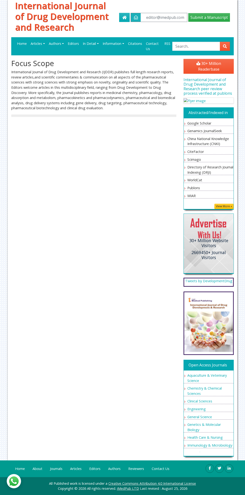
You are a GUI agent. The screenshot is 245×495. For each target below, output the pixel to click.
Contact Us (152, 46)
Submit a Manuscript (209, 17)
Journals (56, 468)
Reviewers (136, 468)
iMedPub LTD (128, 488)
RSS (167, 43)
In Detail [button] (89, 43)
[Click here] (209, 100)
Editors (73, 43)
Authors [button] (55, 43)
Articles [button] (36, 43)
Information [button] (112, 43)
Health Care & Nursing (205, 437)
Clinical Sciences (199, 401)
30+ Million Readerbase (209, 66)
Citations (135, 43)
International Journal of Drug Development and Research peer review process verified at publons (208, 86)
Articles (76, 468)
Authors (114, 468)
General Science (199, 417)
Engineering (196, 409)
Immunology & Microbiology (209, 445)
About (37, 468)
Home (22, 43)
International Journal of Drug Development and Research (62, 16)
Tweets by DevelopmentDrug (208, 281)
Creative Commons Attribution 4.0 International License (152, 483)
